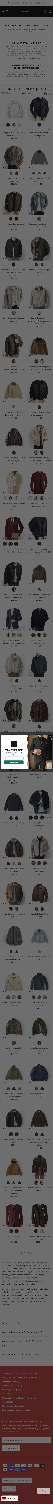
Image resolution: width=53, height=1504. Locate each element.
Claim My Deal (14, 762)
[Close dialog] (50, 737)
